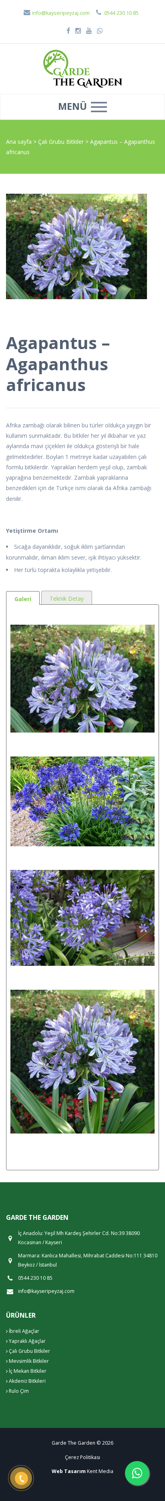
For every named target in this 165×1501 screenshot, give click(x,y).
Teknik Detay (67, 598)
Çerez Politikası (82, 1457)
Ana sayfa (19, 141)
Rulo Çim (18, 1391)
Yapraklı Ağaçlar (27, 1341)
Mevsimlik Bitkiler (28, 1361)
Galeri (22, 599)
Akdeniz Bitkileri (27, 1381)
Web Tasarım (69, 1471)
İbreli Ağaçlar (23, 1331)
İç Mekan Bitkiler (27, 1371)
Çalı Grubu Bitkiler (61, 141)
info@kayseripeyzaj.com (60, 13)
